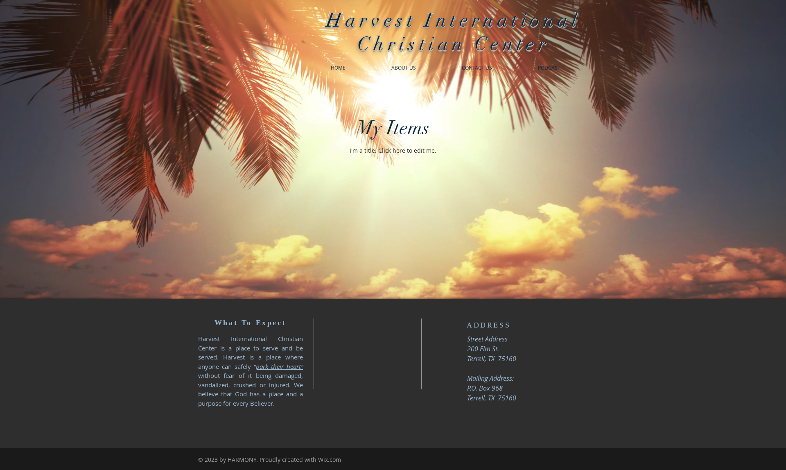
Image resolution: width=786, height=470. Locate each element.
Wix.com (329, 459)
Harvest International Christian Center (453, 32)
